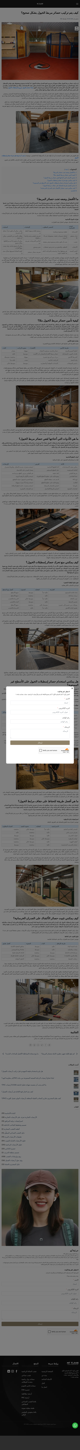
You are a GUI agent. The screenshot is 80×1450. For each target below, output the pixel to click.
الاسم (68, 699)
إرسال (40, 743)
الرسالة (67, 727)
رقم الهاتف (66, 718)
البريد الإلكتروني (64, 708)
